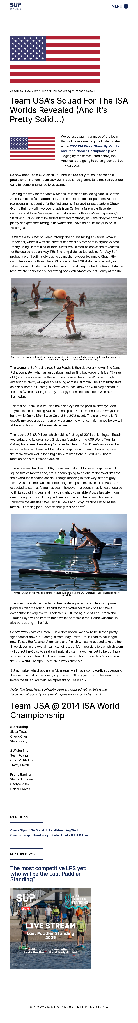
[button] (55, 59)
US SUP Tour (79, 835)
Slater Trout (59, 835)
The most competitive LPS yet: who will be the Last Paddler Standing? (48, 874)
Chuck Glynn (19, 830)
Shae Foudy (41, 835)
